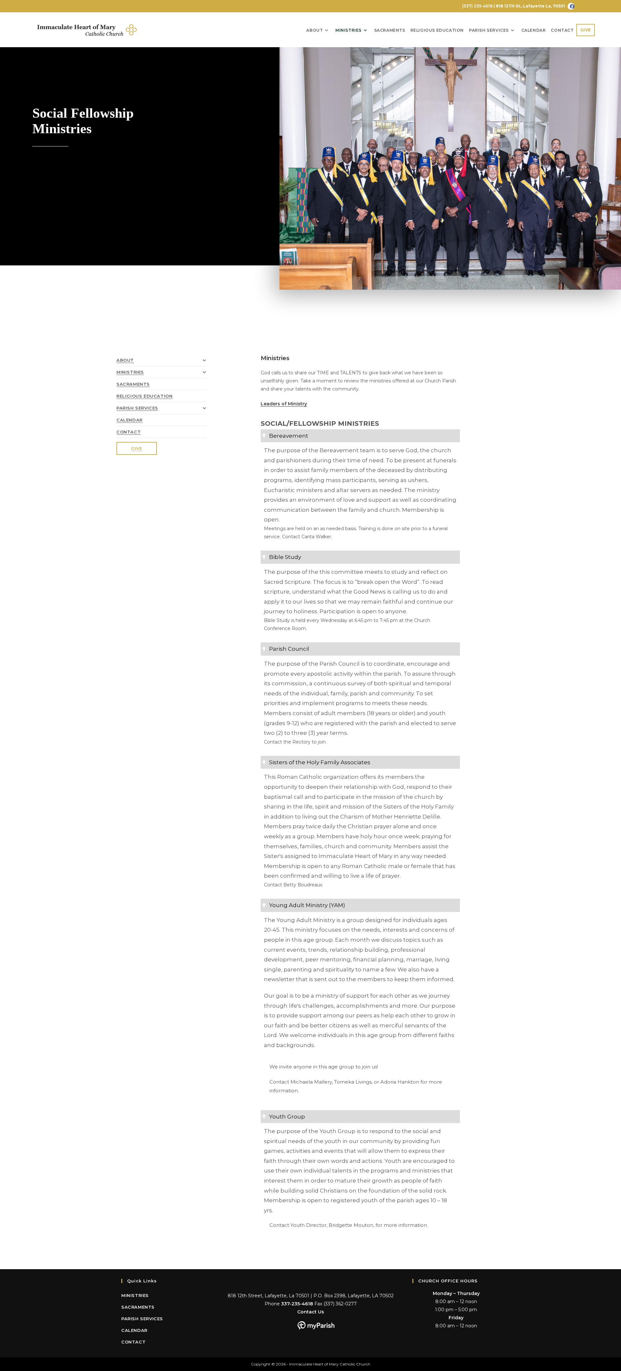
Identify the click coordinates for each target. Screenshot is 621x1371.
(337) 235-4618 (477, 6)
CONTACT (128, 431)
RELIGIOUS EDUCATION (144, 396)
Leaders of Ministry (284, 404)
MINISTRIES (130, 372)
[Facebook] (571, 6)
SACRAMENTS (133, 384)
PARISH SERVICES (137, 408)
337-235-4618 (297, 1304)
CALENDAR (129, 420)
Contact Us (310, 1312)
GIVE (136, 448)
